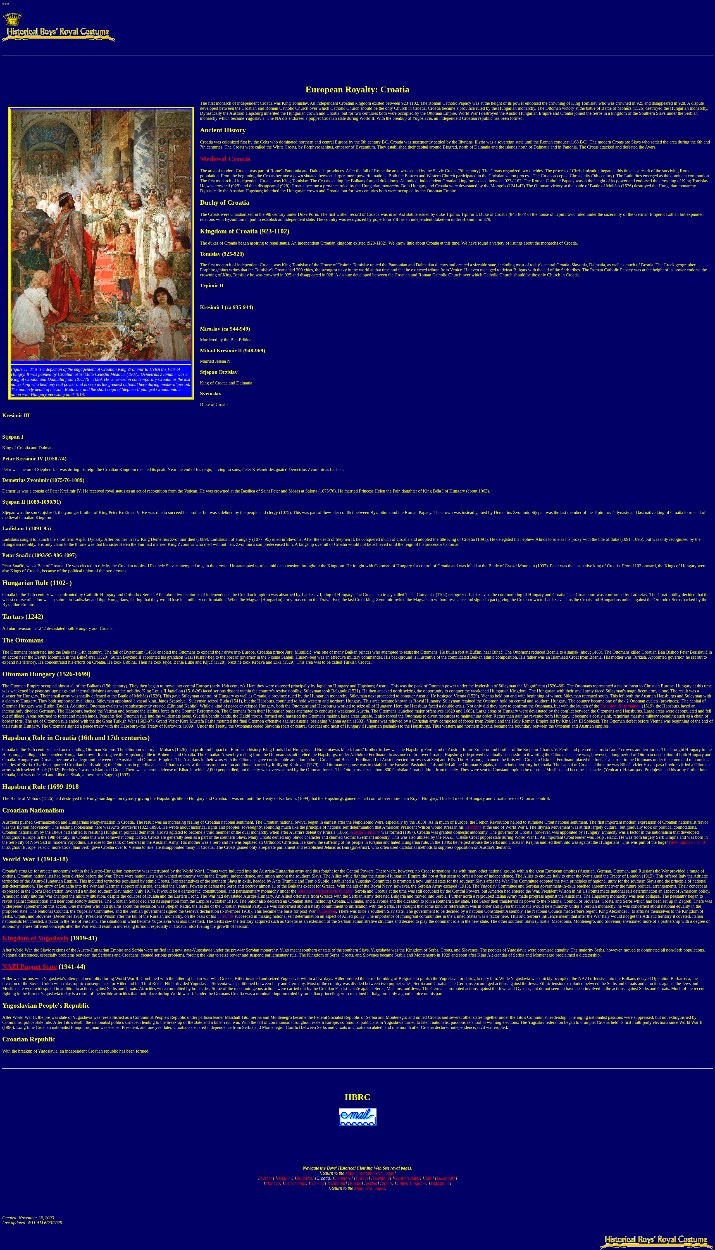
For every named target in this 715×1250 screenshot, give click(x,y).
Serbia (371, 1183)
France (362, 1178)
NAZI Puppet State (29, 966)
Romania (337, 1183)
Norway (317, 1183)
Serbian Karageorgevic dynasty (324, 891)
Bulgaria (304, 1178)
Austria (266, 1178)
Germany (381, 1178)
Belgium (284, 1178)
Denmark (342, 1178)
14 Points (473, 827)
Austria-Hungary (365, 832)
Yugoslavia (326, 911)
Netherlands (295, 1183)
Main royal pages (369, 1188)
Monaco (272, 1183)
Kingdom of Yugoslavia (35, 938)
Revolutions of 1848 (687, 842)
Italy (428, 1178)
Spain (387, 1183)
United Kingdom (411, 1183)
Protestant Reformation (620, 706)
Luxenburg (446, 1178)
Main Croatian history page (369, 1173)
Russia (355, 1183)
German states (407, 1178)
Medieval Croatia (225, 158)
